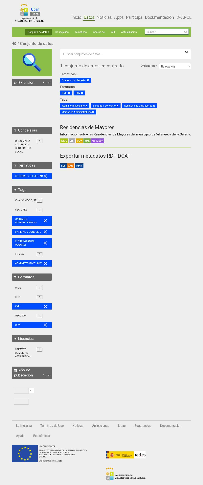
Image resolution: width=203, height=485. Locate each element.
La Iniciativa (24, 426)
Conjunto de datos (38, 31)
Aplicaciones (100, 426)
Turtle (79, 165)
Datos (89, 17)
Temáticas (81, 31)
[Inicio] (29, 13)
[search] (186, 52)
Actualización (129, 31)
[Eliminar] (88, 80)
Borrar (46, 82)
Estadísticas (41, 436)
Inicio (76, 17)
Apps (119, 17)
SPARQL (183, 17)
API (113, 31)
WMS (64, 140)
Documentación (159, 17)
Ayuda (20, 436)
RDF (63, 165)
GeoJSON (97, 140)
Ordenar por (149, 65)
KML (87, 140)
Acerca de (99, 31)
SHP (72, 140)
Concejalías (62, 31)
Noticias (104, 17)
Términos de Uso (52, 426)
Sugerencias (142, 426)
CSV (79, 140)
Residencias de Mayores (87, 127)
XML (70, 165)
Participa (134, 17)
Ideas (122, 426)
